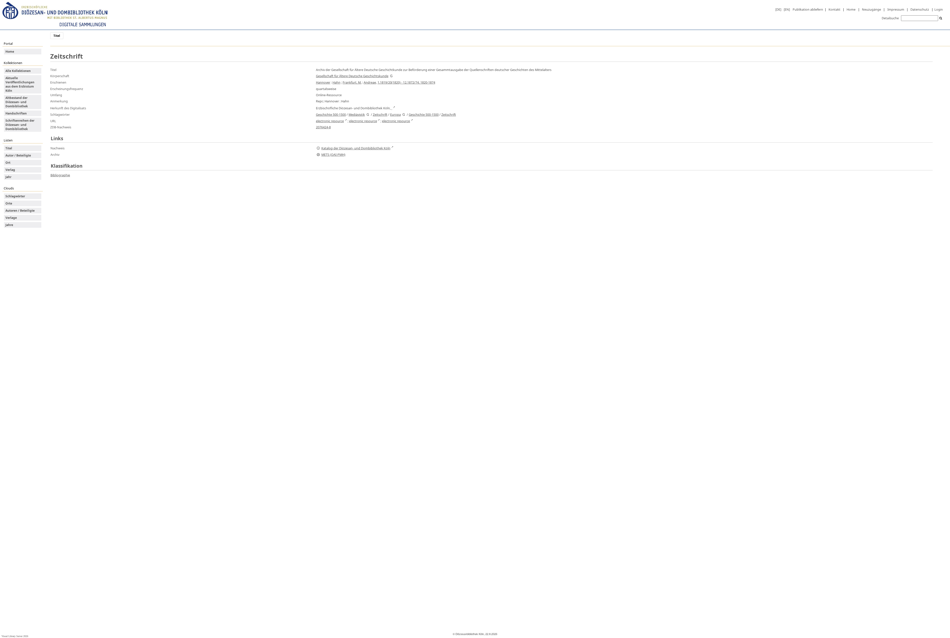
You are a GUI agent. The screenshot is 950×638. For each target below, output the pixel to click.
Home (851, 9)
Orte (8, 203)
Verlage (11, 218)
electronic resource (330, 121)
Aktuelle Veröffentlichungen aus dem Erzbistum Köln (19, 84)
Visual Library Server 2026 (14, 636)
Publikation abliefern (808, 9)
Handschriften (16, 113)
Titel (8, 148)
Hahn (336, 82)
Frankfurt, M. (352, 82)
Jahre (9, 225)
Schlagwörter (15, 196)
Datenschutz (919, 9)
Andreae (370, 82)
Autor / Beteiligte (18, 155)
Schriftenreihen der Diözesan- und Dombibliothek (19, 124)
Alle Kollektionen (18, 71)
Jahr (8, 177)
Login (938, 9)
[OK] (941, 18)
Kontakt (834, 9)
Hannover (323, 82)
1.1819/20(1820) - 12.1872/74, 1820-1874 (406, 82)
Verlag (10, 170)
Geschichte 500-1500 (331, 114)
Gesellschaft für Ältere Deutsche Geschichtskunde (352, 76)
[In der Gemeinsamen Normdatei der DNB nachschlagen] (391, 76)
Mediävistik (357, 114)
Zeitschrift (380, 114)
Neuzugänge (871, 9)
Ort (7, 162)
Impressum (895, 9)
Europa (395, 114)
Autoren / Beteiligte (20, 210)
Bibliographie (60, 175)
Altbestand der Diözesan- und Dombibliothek (16, 102)
